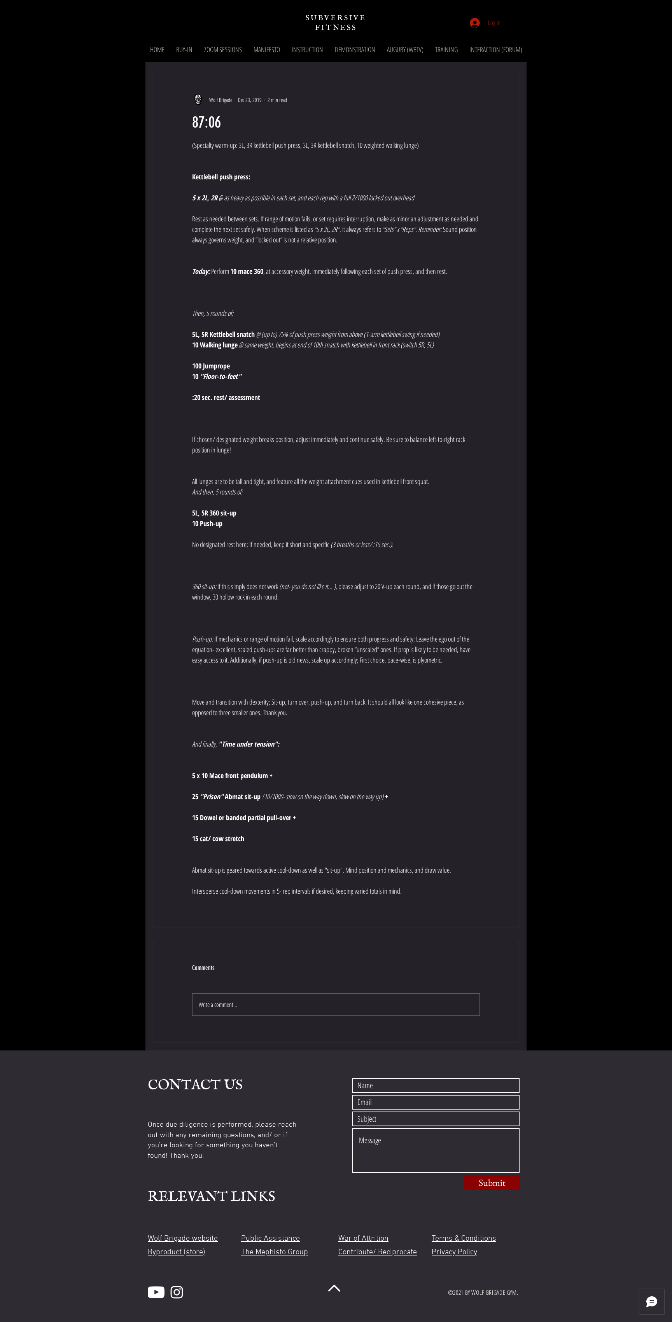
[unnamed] (156, 1292)
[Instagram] (176, 1292)
